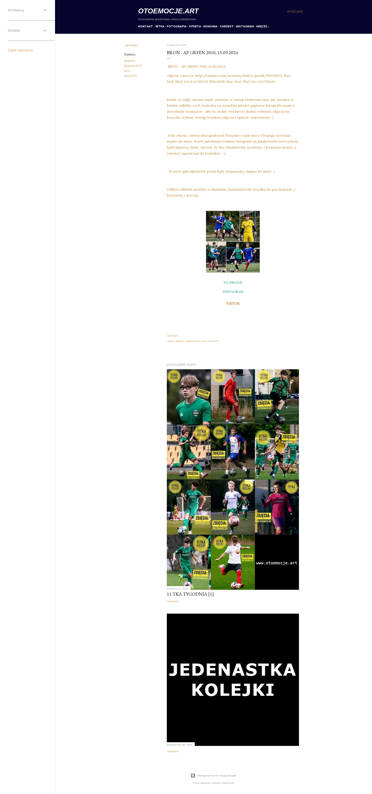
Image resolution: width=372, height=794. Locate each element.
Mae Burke (228, 782)
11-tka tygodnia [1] (190, 594)
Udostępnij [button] (131, 45)
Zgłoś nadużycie (20, 50)
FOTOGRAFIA (177, 26)
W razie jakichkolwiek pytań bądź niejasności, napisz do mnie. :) (221, 171)
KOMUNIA (210, 26)
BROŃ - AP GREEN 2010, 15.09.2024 (196, 66)
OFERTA (195, 26)
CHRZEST (227, 26)
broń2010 (130, 76)
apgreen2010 (133, 65)
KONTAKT (145, 26)
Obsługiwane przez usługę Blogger (217, 775)
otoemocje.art (168, 11)
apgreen (130, 60)
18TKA (159, 26)
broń (127, 71)
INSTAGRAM (245, 26)
